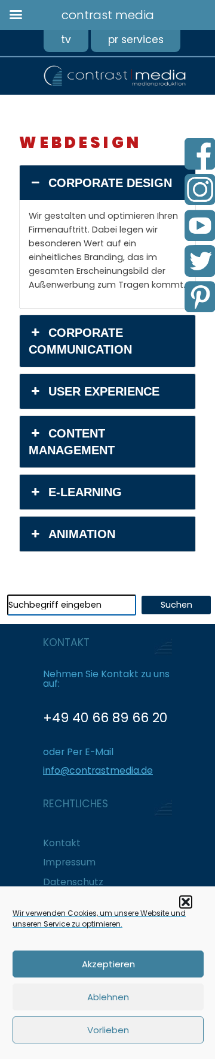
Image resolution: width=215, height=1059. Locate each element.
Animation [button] (81, 534)
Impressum (69, 862)
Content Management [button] (72, 442)
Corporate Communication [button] (80, 341)
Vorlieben (108, 1030)
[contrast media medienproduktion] (93, 84)
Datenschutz (73, 882)
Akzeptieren (108, 964)
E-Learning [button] (85, 492)
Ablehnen (108, 997)
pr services (136, 39)
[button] (186, 902)
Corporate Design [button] (110, 182)
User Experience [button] (103, 391)
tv (66, 39)
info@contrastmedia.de (98, 770)
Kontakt (62, 843)
